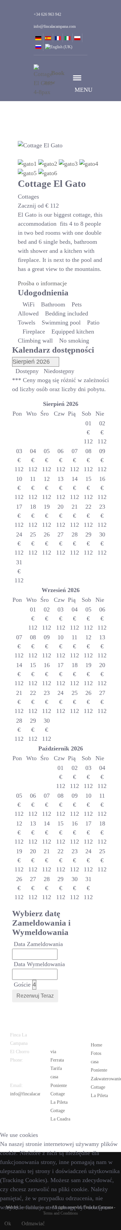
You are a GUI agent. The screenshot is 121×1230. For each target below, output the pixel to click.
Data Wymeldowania (39, 964)
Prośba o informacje (42, 283)
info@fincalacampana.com (35, 1093)
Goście (22, 984)
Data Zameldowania (38, 944)
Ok (7, 1223)
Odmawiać (33, 1223)
